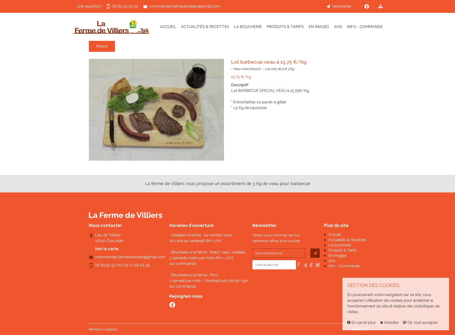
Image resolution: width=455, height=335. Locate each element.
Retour (102, 46)
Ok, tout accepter (422, 322)
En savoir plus (363, 322)
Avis (338, 26)
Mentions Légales (103, 329)
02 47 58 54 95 (137, 265)
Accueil (168, 26)
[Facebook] (366, 6)
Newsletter (341, 6)
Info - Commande (365, 26)
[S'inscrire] (315, 253)
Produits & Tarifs (285, 26)
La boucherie (248, 26)
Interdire (390, 322)
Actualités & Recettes (205, 26)
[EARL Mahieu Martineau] (111, 27)
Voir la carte (106, 249)
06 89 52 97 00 (108, 265)
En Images (319, 26)
